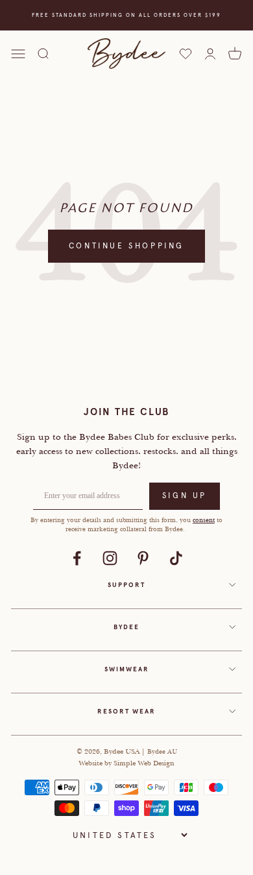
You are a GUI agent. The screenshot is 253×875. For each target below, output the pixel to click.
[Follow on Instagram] (110, 558)
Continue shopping (126, 245)
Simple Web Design (144, 762)
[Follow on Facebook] (77, 558)
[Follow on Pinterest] (143, 558)
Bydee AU (162, 751)
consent (204, 520)
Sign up (184, 495)
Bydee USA (122, 751)
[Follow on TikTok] (176, 558)
